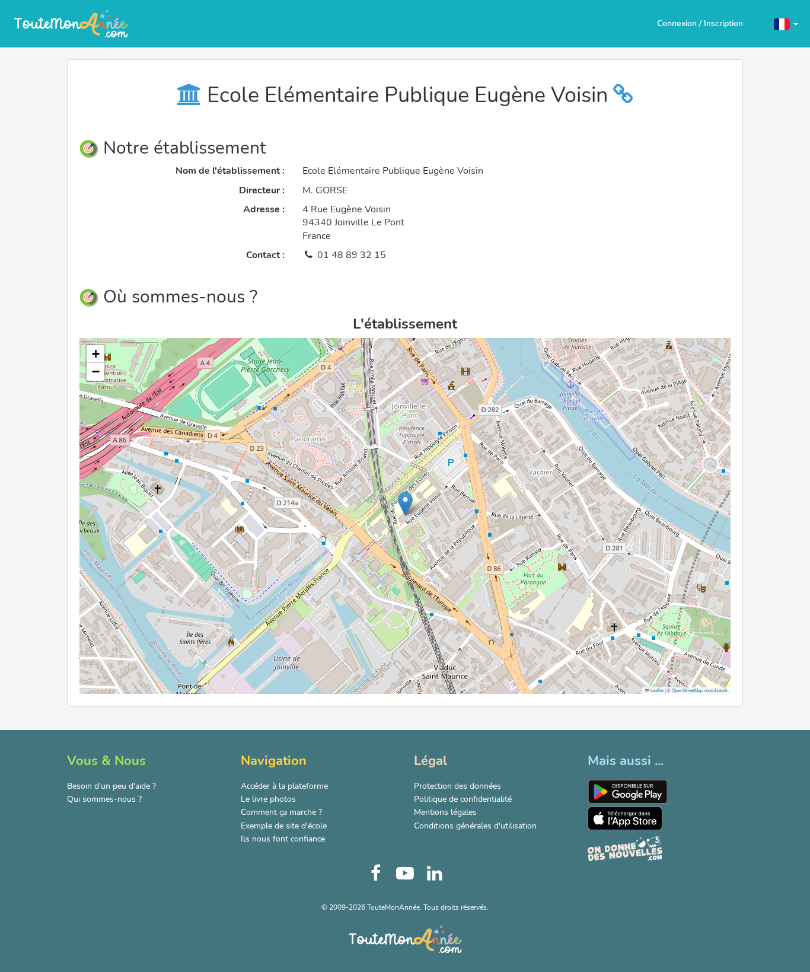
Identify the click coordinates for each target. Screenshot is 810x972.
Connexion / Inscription (700, 23)
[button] (786, 23)
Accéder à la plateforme (284, 786)
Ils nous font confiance (283, 838)
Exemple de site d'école (284, 825)
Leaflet (656, 690)
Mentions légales (445, 812)
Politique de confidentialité (463, 799)
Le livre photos (268, 799)
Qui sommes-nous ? (104, 799)
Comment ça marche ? (281, 812)
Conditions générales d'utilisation (475, 825)
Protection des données (457, 786)
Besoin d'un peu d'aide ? (111, 786)
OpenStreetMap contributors (700, 690)
